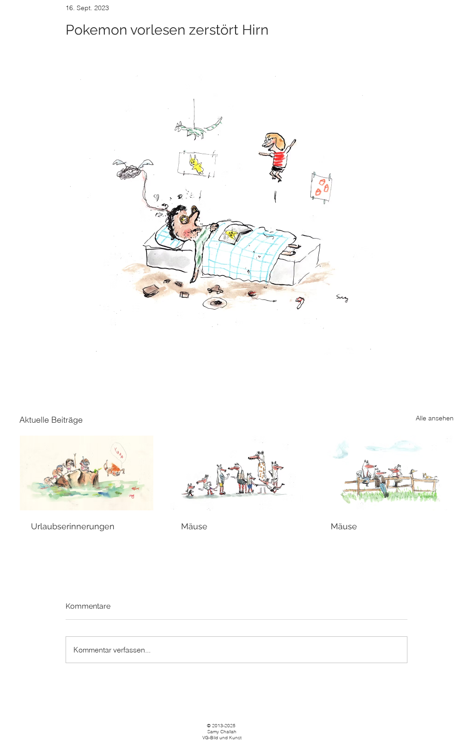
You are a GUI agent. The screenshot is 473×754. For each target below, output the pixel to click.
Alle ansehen (435, 418)
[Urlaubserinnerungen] (86, 473)
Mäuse (194, 526)
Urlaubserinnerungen (73, 526)
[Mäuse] (236, 473)
